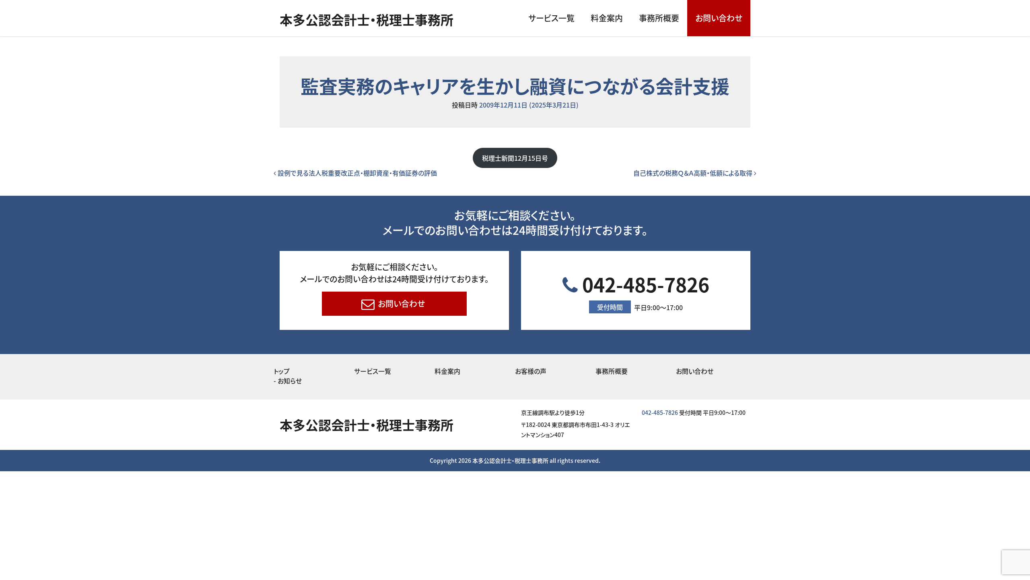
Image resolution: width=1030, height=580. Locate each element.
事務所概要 (659, 18)
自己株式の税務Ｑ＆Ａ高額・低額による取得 (693, 173)
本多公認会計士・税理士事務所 (366, 19)
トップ (282, 371)
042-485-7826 (643, 291)
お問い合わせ (718, 18)
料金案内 (607, 18)
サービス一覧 (551, 18)
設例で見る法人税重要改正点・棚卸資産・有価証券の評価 (356, 173)
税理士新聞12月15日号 (515, 158)
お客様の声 (530, 371)
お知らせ (290, 380)
